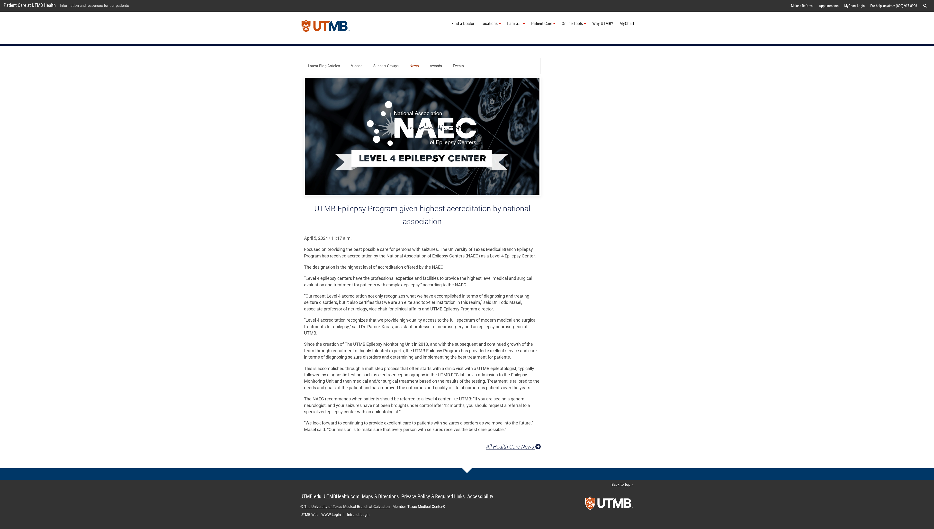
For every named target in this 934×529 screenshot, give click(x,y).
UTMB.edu (310, 496)
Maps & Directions (380, 496)
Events (458, 66)
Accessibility (480, 496)
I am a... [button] (514, 23)
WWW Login (331, 514)
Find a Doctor (462, 23)
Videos (356, 66)
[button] (925, 6)
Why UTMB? (602, 23)
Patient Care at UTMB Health (30, 5)
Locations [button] (489, 23)
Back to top (621, 484)
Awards (436, 66)
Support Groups (386, 66)
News (414, 66)
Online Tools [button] (572, 23)
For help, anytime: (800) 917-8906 (893, 6)
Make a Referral (802, 6)
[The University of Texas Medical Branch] (325, 27)
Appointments (829, 6)
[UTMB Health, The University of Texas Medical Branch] (609, 504)
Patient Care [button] (541, 23)
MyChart (627, 23)
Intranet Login (358, 514)
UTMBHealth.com (341, 496)
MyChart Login (854, 6)
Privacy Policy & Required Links (433, 496)
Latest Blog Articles (324, 66)
